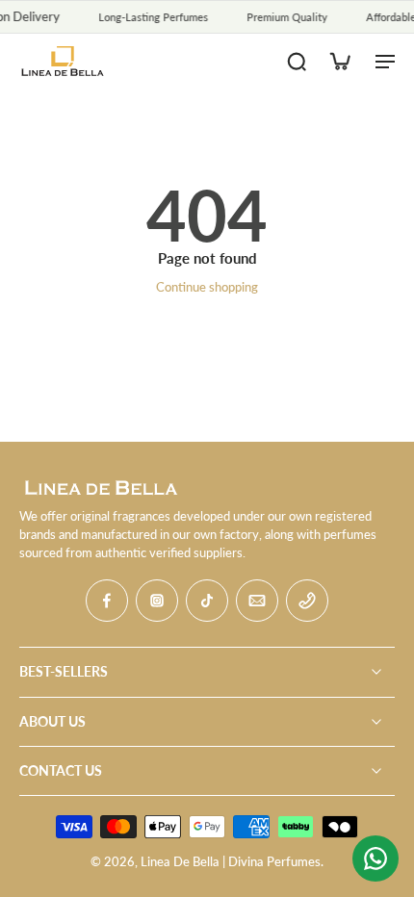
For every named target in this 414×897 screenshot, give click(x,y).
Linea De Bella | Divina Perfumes (231, 862)
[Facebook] (107, 600)
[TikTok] (207, 600)
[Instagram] (157, 600)
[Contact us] (375, 858)
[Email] (257, 600)
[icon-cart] (339, 60)
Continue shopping (207, 287)
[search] (296, 60)
